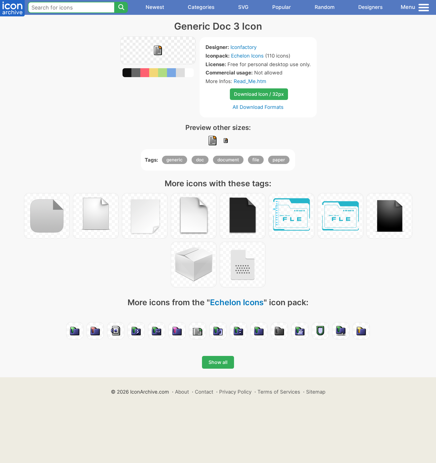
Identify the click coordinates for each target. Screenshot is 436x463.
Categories (201, 7)
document (228, 160)
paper (279, 160)
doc (200, 160)
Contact (204, 392)
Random (325, 7)
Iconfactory (243, 47)
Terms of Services (278, 392)
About (182, 392)
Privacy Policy (235, 392)
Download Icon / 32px (259, 94)
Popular (281, 7)
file (255, 160)
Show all (218, 362)
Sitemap (315, 392)
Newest (155, 7)
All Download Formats (258, 107)
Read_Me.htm (250, 81)
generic (174, 160)
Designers (370, 7)
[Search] (121, 7)
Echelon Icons (247, 56)
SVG (243, 7)
